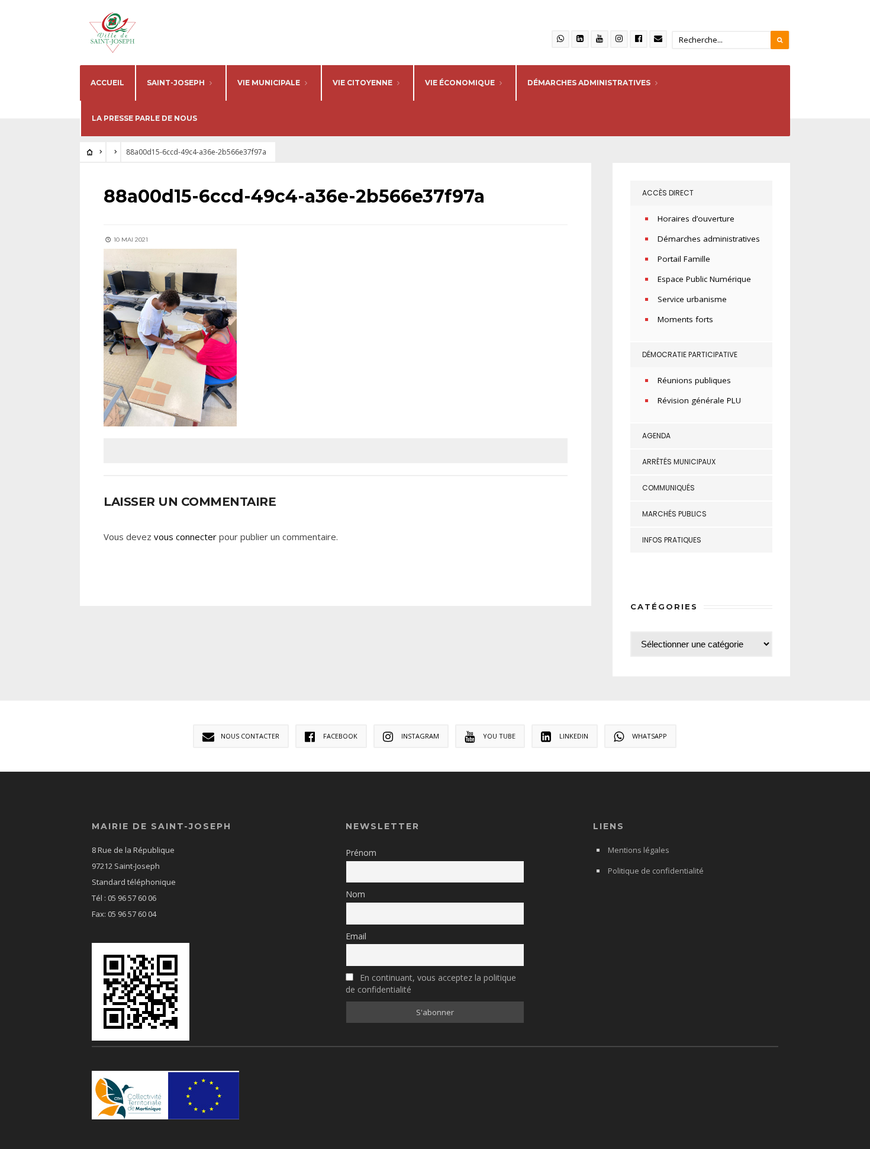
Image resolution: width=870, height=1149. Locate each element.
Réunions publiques (694, 380)
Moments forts (685, 319)
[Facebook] (638, 39)
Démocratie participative (689, 354)
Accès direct (668, 193)
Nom (355, 894)
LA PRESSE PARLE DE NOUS (144, 118)
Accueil (107, 82)
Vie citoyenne (362, 82)
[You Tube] (599, 39)
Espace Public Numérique (704, 279)
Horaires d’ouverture (696, 218)
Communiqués (668, 488)
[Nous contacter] (658, 39)
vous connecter (185, 537)
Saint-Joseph (176, 82)
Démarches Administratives (588, 82)
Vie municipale (268, 82)
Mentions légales (638, 850)
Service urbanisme (692, 299)
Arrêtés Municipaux (679, 462)
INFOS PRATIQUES (671, 540)
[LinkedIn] (580, 39)
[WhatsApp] (560, 39)
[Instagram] (619, 39)
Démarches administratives (709, 238)
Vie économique (460, 82)
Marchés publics (674, 514)
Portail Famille (684, 258)
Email (356, 936)
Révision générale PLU (699, 400)
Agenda (656, 436)
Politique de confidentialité (656, 870)
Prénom (361, 852)
